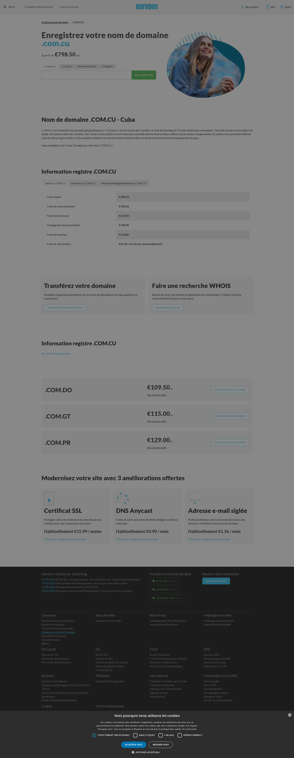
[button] (147, 752)
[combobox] (289, 715)
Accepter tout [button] (133, 744)
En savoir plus (190, 729)
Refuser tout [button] (161, 744)
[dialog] (147, 734)
